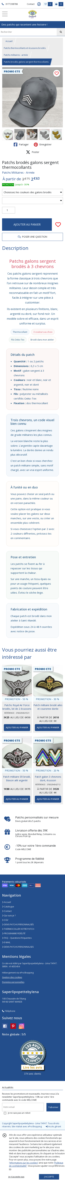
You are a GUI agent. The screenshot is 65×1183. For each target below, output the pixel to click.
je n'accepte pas (16, 1176)
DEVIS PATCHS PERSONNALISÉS (18, 924)
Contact (30, 4)
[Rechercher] (61, 32)
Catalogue (8, 906)
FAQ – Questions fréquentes (17, 937)
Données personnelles (13, 982)
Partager (23, 144)
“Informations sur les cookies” (23, 1162)
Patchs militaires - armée (16, 55)
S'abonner (53, 1107)
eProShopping (35, 1126)
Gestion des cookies (12, 977)
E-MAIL (6, 942)
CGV (5, 920)
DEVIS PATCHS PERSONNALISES (18, 946)
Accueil (9, 41)
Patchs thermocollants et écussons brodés (25, 48)
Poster (35, 152)
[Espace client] (39, 4)
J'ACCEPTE (49, 1176)
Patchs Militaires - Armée (18, 172)
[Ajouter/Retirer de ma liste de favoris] (58, 224)
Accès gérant (54, 1126)
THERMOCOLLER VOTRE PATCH (18, 929)
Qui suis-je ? (9, 915)
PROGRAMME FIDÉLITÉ (14, 933)
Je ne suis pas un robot (19, 1112)
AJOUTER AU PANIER (27, 224)
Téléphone (9, 1011)
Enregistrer (45, 144)
